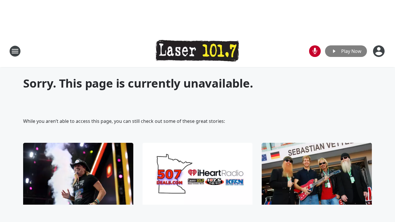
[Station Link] (197, 51)
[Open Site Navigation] (15, 51)
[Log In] (379, 51)
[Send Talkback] (315, 51)
